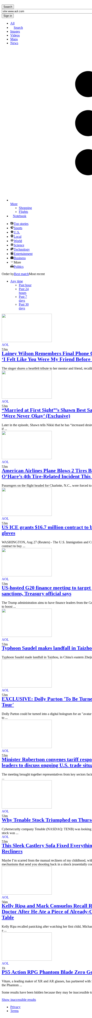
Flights (23, 212)
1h (3, 968)
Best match (21, 274)
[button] (16, 281)
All (12, 23)
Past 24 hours (24, 291)
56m (5, 902)
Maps (14, 39)
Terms (14, 1011)
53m (5, 349)
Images (15, 31)
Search (18, 27)
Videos (15, 35)
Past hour (25, 285)
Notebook (19, 216)
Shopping (25, 208)
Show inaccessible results (19, 999)
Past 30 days (24, 306)
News (14, 43)
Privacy (15, 1007)
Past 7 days (23, 298)
